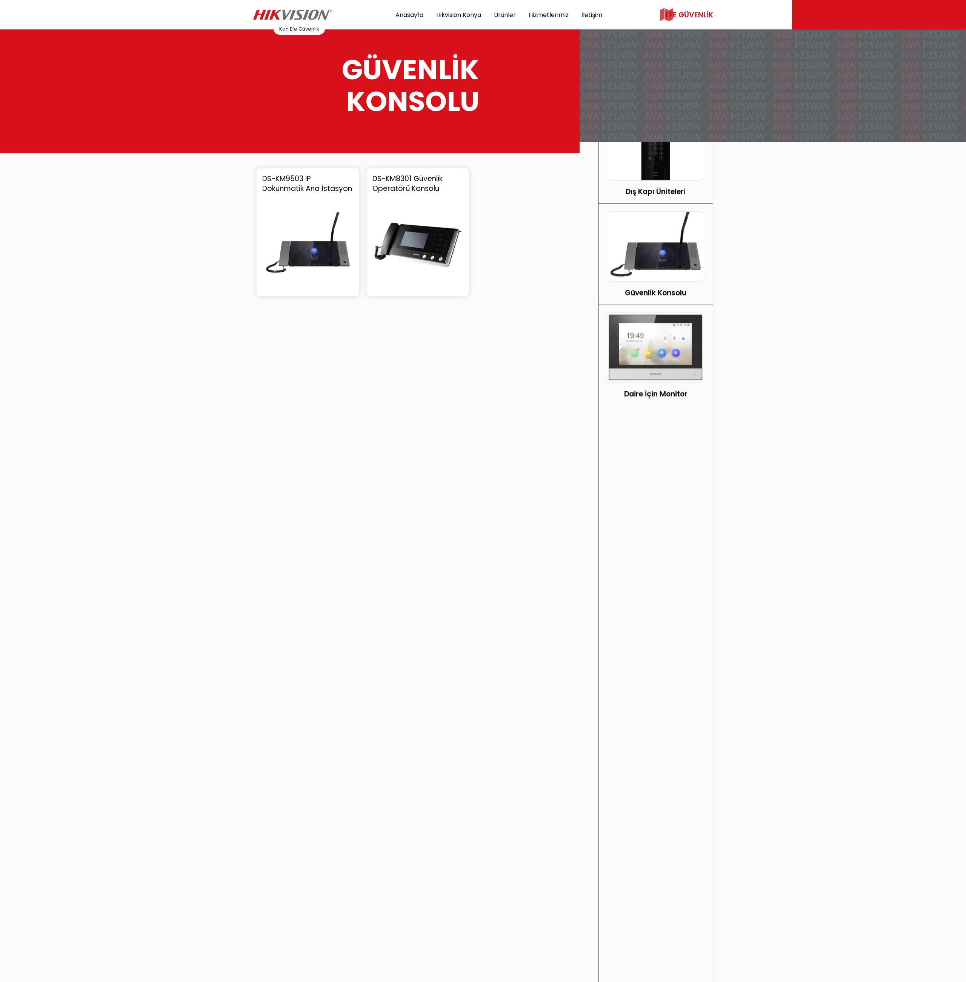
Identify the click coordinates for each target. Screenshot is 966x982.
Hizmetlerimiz (549, 15)
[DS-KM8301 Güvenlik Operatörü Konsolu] (418, 245)
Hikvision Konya (458, 15)
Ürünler (505, 15)
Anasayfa (409, 15)
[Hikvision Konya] (292, 14)
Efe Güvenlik (689, 14)
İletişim (591, 15)
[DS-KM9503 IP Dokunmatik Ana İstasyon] (308, 245)
